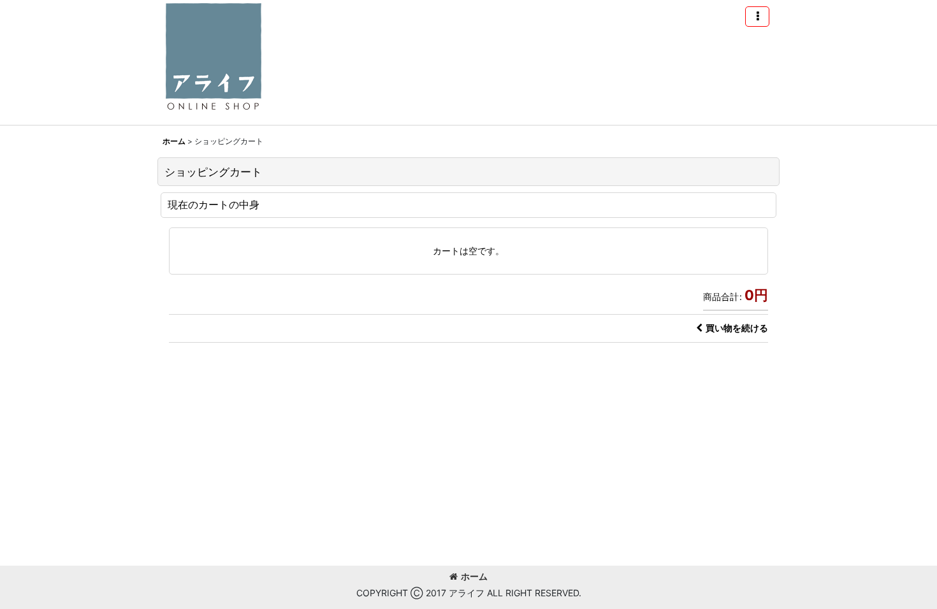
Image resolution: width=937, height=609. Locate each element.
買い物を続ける (737, 327)
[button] (757, 16)
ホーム (474, 576)
